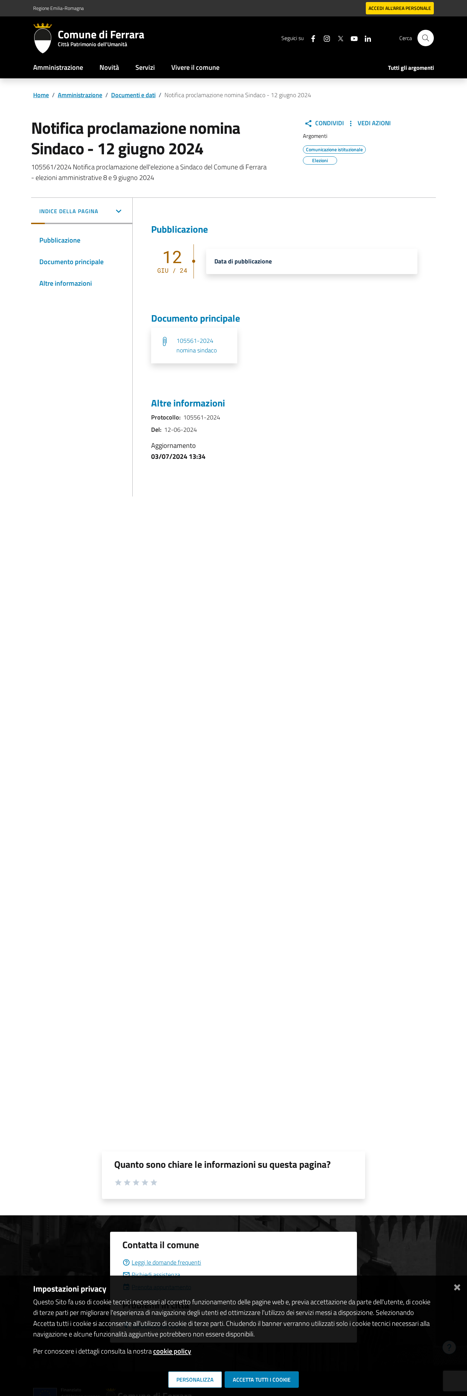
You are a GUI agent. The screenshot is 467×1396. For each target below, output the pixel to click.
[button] (81, 211)
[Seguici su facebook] (310, 38)
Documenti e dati (133, 95)
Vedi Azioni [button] (373, 123)
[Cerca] (425, 38)
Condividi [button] (329, 123)
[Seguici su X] (338, 38)
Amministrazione (58, 67)
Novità (109, 67)
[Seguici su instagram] (324, 38)
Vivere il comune (195, 67)
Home (41, 95)
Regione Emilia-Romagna (58, 8)
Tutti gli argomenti (411, 67)
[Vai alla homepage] (45, 38)
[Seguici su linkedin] (365, 38)
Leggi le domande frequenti (166, 1262)
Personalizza (195, 1379)
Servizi (145, 67)
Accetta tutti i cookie (262, 1379)
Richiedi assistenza (156, 1274)
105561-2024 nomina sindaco (196, 345)
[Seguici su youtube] (351, 38)
